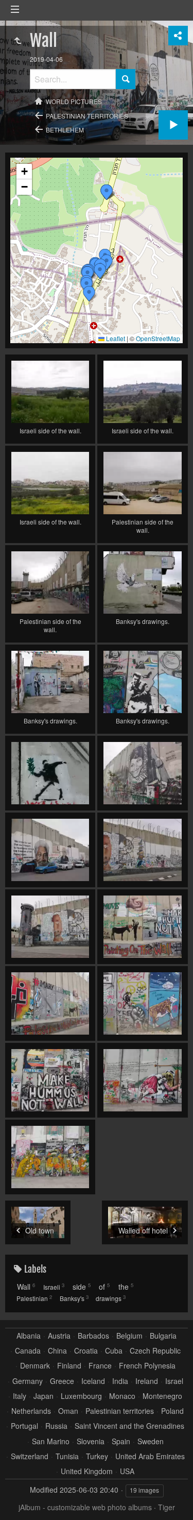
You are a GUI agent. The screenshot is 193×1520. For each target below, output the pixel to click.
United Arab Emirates (150, 1456)
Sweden (150, 1441)
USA (127, 1471)
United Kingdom (87, 1471)
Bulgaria (163, 1336)
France (100, 1366)
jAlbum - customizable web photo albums (85, 1507)
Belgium (129, 1336)
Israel (174, 1381)
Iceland (93, 1381)
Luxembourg (81, 1396)
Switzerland (29, 1456)
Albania (28, 1336)
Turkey (97, 1456)
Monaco (122, 1396)
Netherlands (31, 1411)
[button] (106, 192)
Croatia (86, 1351)
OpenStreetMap (158, 338)
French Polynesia (147, 1366)
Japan (43, 1396)
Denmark (35, 1366)
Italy (19, 1396)
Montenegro (162, 1396)
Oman (68, 1411)
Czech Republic (155, 1351)
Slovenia (90, 1441)
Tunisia (67, 1456)
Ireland (146, 1381)
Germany (27, 1381)
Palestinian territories (87, 115)
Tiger (166, 1507)
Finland (69, 1366)
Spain (121, 1441)
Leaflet (114, 338)
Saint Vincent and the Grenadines (129, 1426)
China (57, 1351)
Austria (59, 1336)
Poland (172, 1411)
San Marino (50, 1441)
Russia (56, 1426)
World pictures (74, 101)
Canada (28, 1351)
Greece (62, 1381)
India (120, 1381)
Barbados (93, 1336)
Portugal (24, 1426)
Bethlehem (65, 129)
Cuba (113, 1351)
